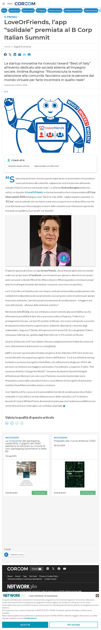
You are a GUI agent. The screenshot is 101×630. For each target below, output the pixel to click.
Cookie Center (50, 579)
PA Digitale (33, 10)
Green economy (47, 10)
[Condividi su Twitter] (10, 54)
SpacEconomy (20, 10)
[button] (7, 3)
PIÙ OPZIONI (73, 625)
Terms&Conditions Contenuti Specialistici (24, 579)
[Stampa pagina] (29, 54)
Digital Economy (22, 46)
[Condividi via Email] (19, 54)
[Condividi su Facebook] (5, 54)
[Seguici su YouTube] (64, 569)
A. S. (6, 91)
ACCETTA (25, 625)
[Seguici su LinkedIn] (47, 569)
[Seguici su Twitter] (53, 569)
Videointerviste (83, 10)
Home (7, 46)
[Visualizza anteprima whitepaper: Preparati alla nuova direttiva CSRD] (75, 474)
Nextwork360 (13, 591)
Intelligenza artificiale (65, 10)
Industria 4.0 (7, 10)
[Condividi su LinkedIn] (15, 54)
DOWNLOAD (39, 493)
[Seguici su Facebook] (58, 569)
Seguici (35, 569)
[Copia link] (24, 54)
